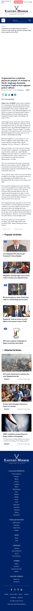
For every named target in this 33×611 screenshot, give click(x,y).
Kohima (16, 481)
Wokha (17, 512)
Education (16, 525)
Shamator (16, 504)
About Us (16, 579)
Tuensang (16, 510)
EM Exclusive (16, 522)
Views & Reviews (16, 551)
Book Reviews (16, 556)
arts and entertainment (16, 604)
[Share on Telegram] (6, 95)
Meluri (16, 487)
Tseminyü (16, 507)
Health (16, 530)
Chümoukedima (16, 474)
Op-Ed (16, 553)
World (16, 538)
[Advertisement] (16, 56)
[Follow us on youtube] (31, 2)
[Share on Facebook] (15, 95)
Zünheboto (16, 515)
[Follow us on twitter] (26, 2)
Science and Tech (16, 569)
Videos (17, 564)
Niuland (16, 494)
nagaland (13, 594)
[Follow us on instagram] (29, 2)
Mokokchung (16, 489)
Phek (16, 502)
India (16, 540)
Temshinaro (20, 90)
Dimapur (16, 476)
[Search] (30, 20)
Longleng (16, 484)
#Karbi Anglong (18, 229)
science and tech (16, 601)
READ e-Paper (18, 2)
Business (16, 566)
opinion (13, 597)
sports (20, 597)
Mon (16, 492)
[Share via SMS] (12, 95)
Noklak (16, 497)
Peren (16, 499)
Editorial (16, 548)
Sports (16, 571)
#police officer (7, 229)
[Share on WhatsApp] (9, 95)
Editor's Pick (16, 528)
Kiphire (17, 479)
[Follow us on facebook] (24, 2)
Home (3, 26)
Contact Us (16, 582)
